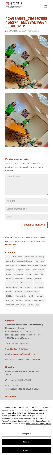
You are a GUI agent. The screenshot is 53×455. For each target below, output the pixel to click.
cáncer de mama (38, 270)
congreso (20, 270)
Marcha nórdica (21, 296)
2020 (8, 257)
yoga (37, 305)
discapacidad (38, 274)
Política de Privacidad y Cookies (38, 424)
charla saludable (25, 265)
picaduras (9, 300)
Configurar (26, 433)
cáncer (28, 270)
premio (27, 300)
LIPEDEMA (9, 296)
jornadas (9, 292)
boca (36, 261)
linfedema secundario (31, 292)
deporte (8, 274)
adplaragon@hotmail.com (23, 354)
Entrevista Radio (26, 283)
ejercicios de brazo (12, 283)
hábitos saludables (25, 287)
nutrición (40, 296)
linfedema (18, 292)
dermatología (18, 274)
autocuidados (29, 257)
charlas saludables (39, 265)
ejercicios (38, 279)
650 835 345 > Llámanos (16, 349)
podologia (19, 300)
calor (42, 261)
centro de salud (11, 265)
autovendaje (10, 261)
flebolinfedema (11, 287)
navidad (31, 296)
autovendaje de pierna (24, 261)
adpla (20, 257)
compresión (10, 270)
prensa (34, 300)
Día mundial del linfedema (15, 279)
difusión (28, 274)
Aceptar (26, 450)
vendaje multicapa (12, 305)
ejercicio (29, 279)
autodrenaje (40, 257)
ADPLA (11, 31)
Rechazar (26, 442)
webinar (30, 305)
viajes (23, 305)
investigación (39, 287)
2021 (14, 257)
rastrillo (42, 300)
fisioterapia (39, 283)
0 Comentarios (33, 31)
